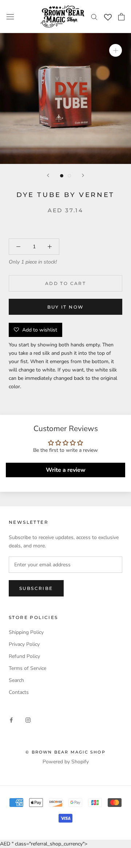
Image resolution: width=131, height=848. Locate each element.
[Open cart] (121, 16)
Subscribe (36, 588)
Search (16, 680)
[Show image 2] (69, 175)
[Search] (94, 16)
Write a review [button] (66, 470)
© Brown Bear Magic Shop (65, 752)
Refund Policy (24, 656)
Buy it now (65, 307)
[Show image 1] (61, 175)
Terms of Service (27, 668)
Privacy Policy (24, 644)
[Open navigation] (10, 16)
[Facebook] (11, 720)
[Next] (83, 175)
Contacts (19, 692)
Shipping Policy (26, 632)
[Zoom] (115, 50)
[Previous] (48, 175)
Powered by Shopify (66, 761)
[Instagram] (28, 720)
